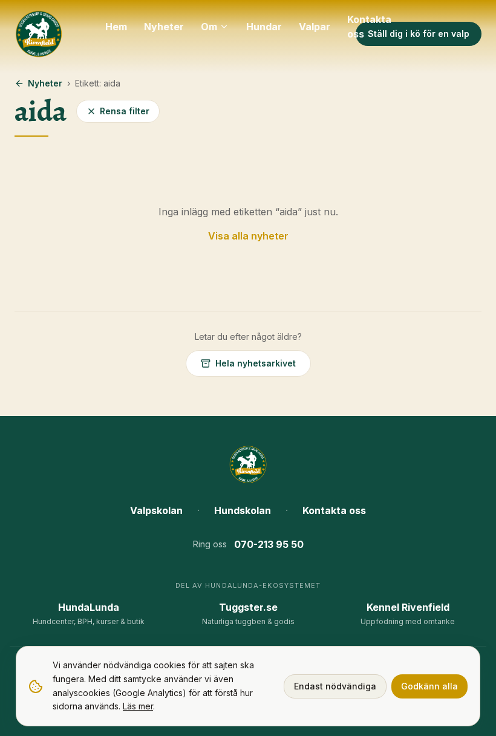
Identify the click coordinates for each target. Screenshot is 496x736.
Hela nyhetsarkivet (255, 363)
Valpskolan (156, 510)
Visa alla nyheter (248, 236)
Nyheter (164, 27)
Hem (116, 27)
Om (209, 27)
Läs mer (138, 706)
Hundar (264, 27)
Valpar (314, 27)
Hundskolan (242, 510)
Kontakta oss (369, 26)
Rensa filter (124, 111)
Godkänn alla (429, 686)
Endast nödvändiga (335, 686)
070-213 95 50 (269, 544)
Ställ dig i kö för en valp (418, 33)
